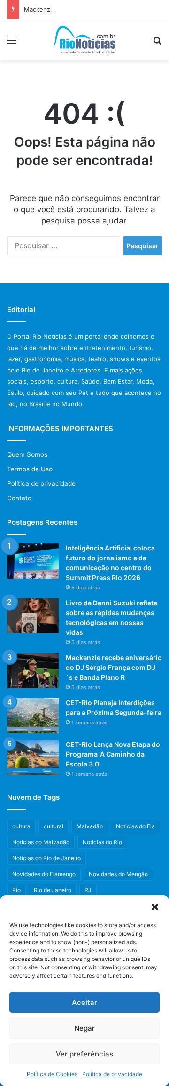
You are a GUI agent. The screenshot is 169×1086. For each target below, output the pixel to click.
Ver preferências (84, 1053)
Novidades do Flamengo (44, 874)
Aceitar (84, 1002)
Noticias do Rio (102, 842)
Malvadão (90, 826)
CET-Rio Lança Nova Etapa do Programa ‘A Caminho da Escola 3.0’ (113, 754)
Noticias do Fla (135, 826)
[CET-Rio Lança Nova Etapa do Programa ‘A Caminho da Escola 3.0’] (33, 757)
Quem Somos (27, 454)
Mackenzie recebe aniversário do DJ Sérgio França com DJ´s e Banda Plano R (114, 667)
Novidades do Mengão (118, 874)
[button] (155, 907)
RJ (88, 889)
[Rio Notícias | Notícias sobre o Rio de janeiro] (85, 40)
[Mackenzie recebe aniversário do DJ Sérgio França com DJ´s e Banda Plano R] (33, 670)
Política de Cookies (52, 1074)
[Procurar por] (157, 43)
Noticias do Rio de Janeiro (46, 858)
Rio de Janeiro (52, 889)
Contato (19, 498)
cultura (21, 826)
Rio (16, 889)
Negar (84, 1028)
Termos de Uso (30, 469)
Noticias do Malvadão (40, 842)
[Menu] (11, 43)
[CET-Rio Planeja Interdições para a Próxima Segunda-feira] (33, 715)
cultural (53, 826)
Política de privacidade (112, 1074)
